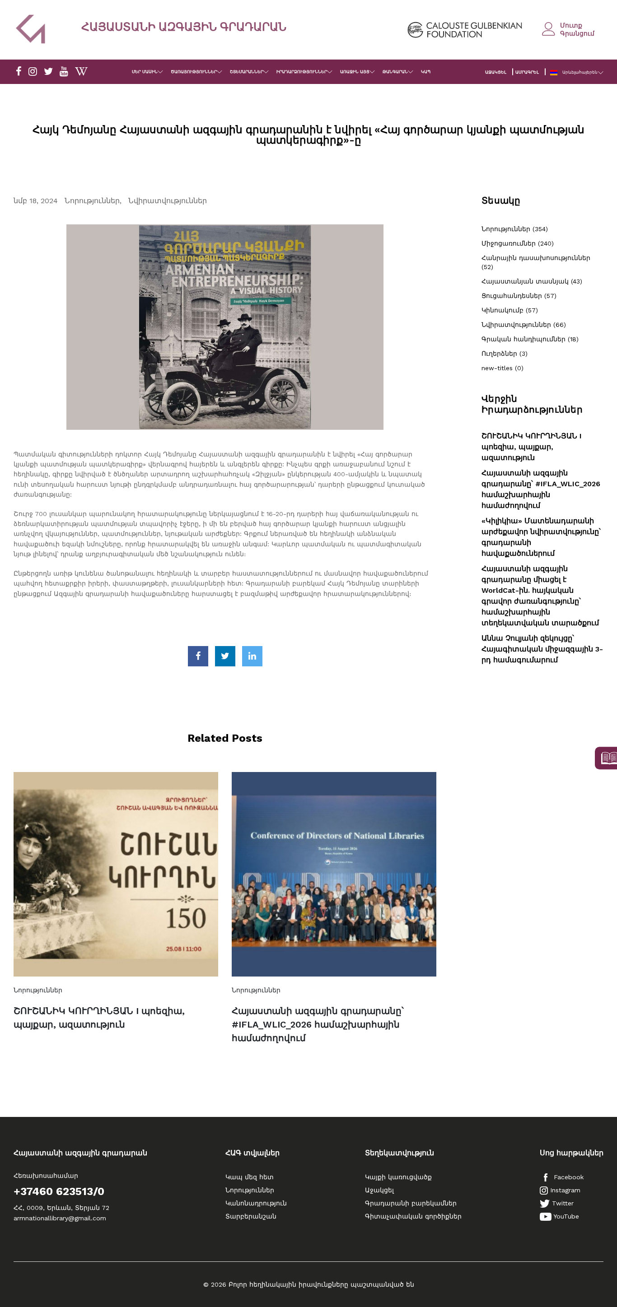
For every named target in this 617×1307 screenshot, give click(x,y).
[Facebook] (19, 72)
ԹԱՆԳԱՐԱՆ (395, 72)
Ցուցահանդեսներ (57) (518, 295)
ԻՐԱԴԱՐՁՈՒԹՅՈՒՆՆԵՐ (301, 72)
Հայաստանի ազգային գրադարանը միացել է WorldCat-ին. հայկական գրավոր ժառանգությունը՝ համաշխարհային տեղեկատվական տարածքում (540, 595)
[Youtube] (63, 72)
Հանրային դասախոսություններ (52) (535, 262)
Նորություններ (92, 200)
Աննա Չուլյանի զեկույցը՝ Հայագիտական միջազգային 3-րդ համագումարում (542, 649)
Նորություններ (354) (514, 229)
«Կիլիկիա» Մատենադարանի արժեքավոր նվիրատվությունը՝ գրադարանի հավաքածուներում (541, 537)
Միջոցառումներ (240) (517, 243)
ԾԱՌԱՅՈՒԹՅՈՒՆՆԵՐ (194, 72)
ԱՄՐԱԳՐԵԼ (527, 72)
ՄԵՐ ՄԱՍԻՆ (145, 72)
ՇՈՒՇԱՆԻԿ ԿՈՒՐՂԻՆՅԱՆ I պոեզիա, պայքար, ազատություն (99, 1017)
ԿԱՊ (425, 72)
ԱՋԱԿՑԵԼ (495, 72)
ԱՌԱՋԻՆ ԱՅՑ (354, 72)
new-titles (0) (502, 368)
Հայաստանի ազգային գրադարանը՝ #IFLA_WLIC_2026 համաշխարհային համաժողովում (318, 1024)
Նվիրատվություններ (167, 200)
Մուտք (571, 25)
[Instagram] (32, 72)
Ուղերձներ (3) (504, 353)
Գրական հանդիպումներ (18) (530, 339)
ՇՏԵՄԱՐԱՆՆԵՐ (246, 72)
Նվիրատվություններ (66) (523, 324)
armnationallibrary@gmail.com (60, 1218)
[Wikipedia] (81, 72)
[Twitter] (48, 72)
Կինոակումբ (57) (509, 310)
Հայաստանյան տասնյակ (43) (531, 281)
